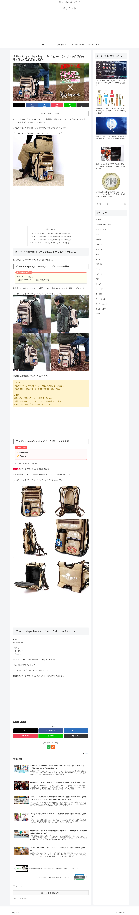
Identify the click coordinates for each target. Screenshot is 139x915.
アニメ (17, 721)
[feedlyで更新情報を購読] (48, 747)
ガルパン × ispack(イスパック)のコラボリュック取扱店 (52, 240)
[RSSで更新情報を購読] (53, 747)
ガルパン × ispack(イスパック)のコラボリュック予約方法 (51, 233)
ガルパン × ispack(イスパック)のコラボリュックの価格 (52, 237)
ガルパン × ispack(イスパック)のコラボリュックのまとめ (51, 243)
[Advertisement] (69, 27)
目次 (48, 229)
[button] (82, 105)
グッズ (23, 721)
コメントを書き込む (51, 893)
